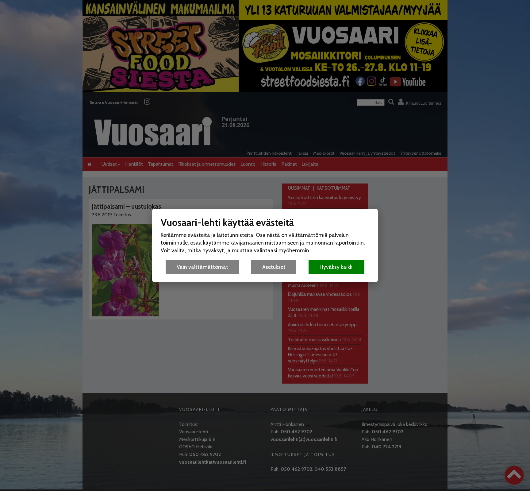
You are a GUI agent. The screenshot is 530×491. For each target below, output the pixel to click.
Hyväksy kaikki (337, 267)
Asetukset (274, 267)
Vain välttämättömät (202, 267)
